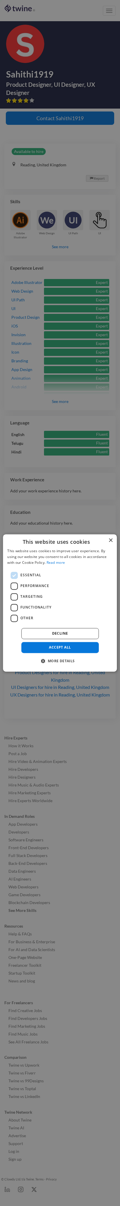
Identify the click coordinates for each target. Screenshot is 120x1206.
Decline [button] (60, 633)
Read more (56, 562)
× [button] (110, 540)
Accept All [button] (60, 647)
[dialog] (60, 603)
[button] (60, 661)
